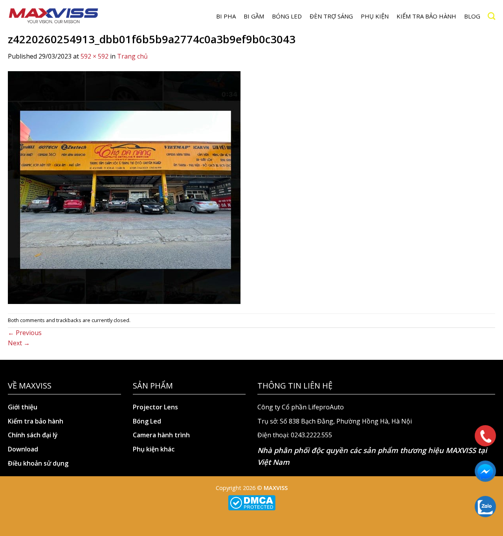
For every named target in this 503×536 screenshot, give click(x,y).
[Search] (491, 15)
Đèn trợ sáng (331, 16)
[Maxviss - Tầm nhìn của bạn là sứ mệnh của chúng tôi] (53, 16)
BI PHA (226, 16)
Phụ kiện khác (153, 449)
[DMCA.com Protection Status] (251, 502)
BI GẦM (254, 16)
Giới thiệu (22, 407)
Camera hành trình (161, 435)
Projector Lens (155, 407)
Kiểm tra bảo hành (426, 16)
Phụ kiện (375, 16)
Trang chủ (132, 56)
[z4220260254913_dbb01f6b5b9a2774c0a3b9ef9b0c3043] (124, 186)
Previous (25, 332)
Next (19, 343)
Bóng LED (287, 16)
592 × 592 (94, 56)
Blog (472, 16)
